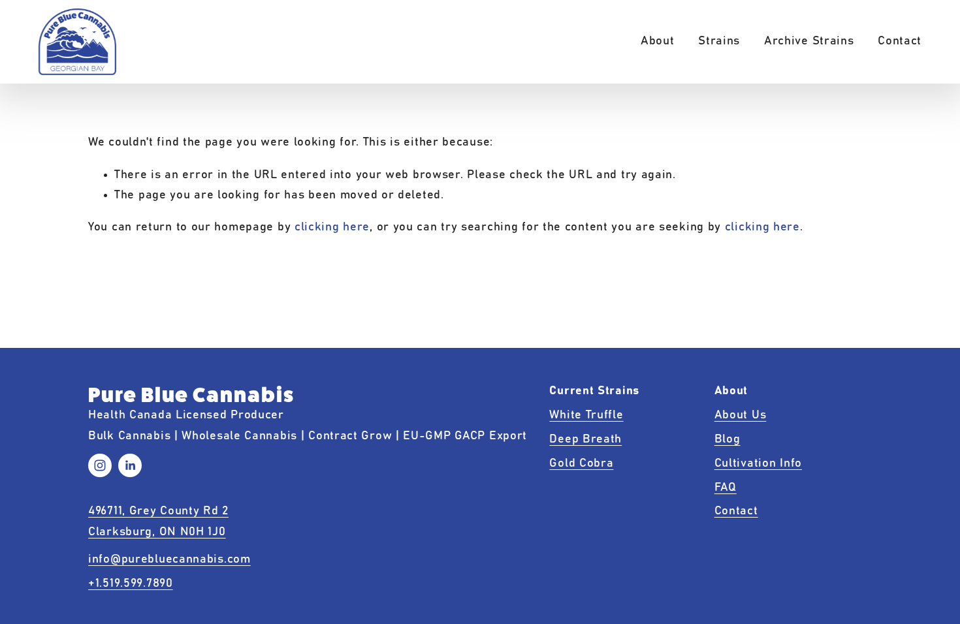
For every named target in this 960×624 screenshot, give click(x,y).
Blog (727, 439)
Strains (719, 41)
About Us (740, 415)
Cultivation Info (758, 463)
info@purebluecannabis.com (169, 559)
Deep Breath (585, 439)
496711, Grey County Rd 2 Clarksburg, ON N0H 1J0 (158, 521)
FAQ (725, 487)
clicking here (332, 227)
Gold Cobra (581, 463)
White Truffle (586, 415)
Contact (899, 41)
